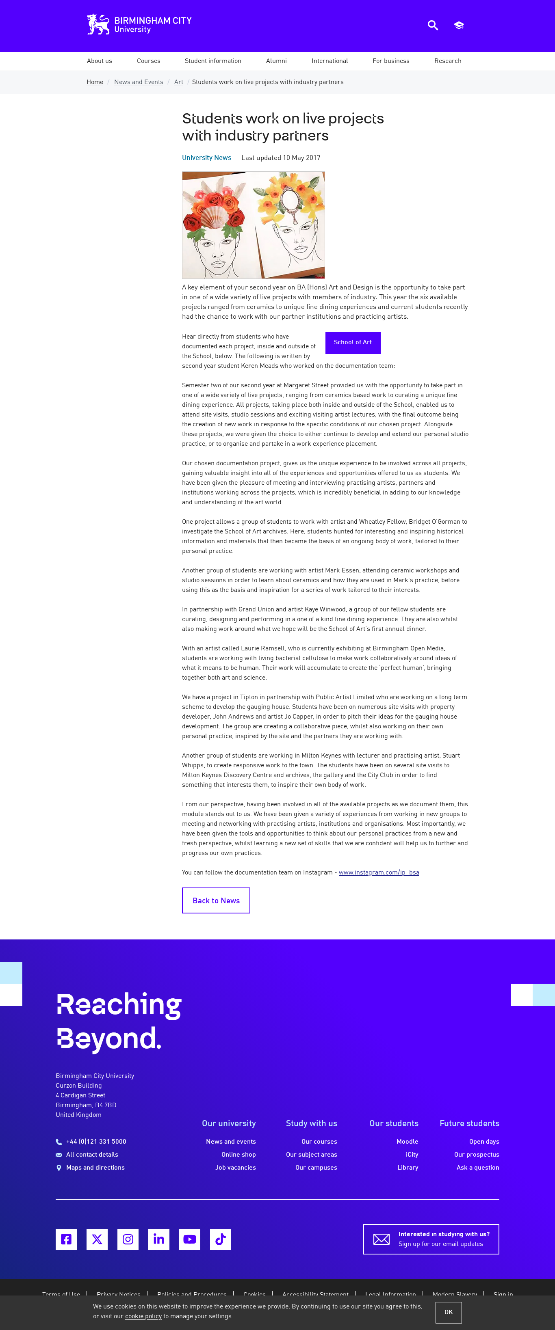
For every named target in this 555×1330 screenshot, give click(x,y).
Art (178, 82)
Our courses (319, 1142)
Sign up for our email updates (444, 1239)
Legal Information (390, 1295)
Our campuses (316, 1168)
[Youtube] (189, 1239)
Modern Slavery (455, 1295)
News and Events (138, 82)
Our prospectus (476, 1155)
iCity (412, 1155)
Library (407, 1168)
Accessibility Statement (315, 1295)
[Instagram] (128, 1239)
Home (95, 82)
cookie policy (143, 1316)
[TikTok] (220, 1239)
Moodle (407, 1142)
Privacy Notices (119, 1295)
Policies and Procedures (192, 1295)
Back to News (216, 901)
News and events (231, 1142)
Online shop (238, 1155)
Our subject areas (311, 1155)
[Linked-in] (158, 1239)
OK (448, 1312)
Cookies (254, 1295)
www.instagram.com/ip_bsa (379, 873)
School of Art (353, 342)
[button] (99, 61)
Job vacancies (235, 1168)
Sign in (503, 1295)
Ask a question (478, 1168)
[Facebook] (66, 1239)
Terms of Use (61, 1295)
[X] (97, 1239)
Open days (484, 1142)
